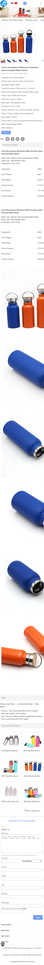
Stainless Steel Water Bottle (12, 20)
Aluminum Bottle (31, 20)
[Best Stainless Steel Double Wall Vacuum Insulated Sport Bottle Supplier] (33, 741)
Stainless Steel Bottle (7, 704)
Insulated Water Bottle (25, 704)
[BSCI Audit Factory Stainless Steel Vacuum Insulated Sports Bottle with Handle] (11, 791)
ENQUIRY (6, 132)
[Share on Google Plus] (22, 139)
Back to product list (33, 811)
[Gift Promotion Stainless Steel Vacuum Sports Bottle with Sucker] (11, 766)
